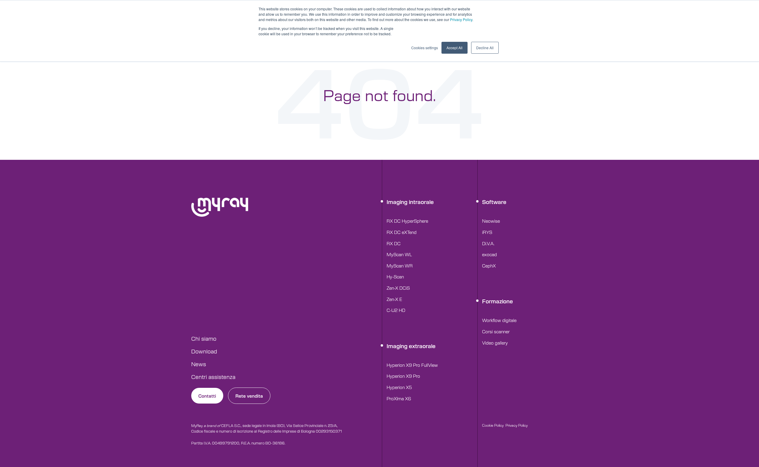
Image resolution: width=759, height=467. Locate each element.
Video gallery (495, 342)
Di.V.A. (488, 243)
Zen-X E (394, 299)
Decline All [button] (485, 47)
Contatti (207, 396)
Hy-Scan (395, 276)
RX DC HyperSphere (407, 221)
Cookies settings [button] (424, 47)
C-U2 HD (396, 310)
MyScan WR (400, 265)
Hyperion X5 (399, 387)
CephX (489, 265)
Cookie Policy (493, 425)
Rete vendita (249, 396)
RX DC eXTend (402, 232)
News (198, 363)
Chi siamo (203, 338)
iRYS (487, 232)
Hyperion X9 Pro (403, 376)
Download (204, 351)
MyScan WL (399, 254)
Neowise (491, 221)
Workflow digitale (499, 320)
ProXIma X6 (399, 398)
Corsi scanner (496, 331)
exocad (489, 254)
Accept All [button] (455, 47)
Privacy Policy (461, 19)
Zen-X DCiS (398, 288)
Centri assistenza (213, 376)
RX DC (394, 243)
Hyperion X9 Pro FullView (412, 365)
